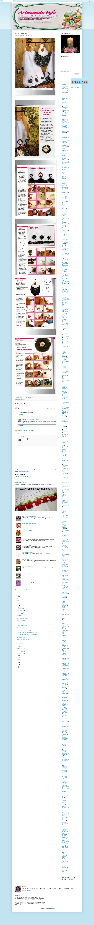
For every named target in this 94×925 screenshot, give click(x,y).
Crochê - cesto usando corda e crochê (65, 358)
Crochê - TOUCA (65, 405)
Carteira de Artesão (64, 222)
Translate (71, 879)
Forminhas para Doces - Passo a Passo (65, 498)
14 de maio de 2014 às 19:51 (29, 430)
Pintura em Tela (65, 655)
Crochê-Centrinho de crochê (64, 424)
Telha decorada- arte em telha (65, 851)
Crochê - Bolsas (65, 333)
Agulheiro (64, 101)
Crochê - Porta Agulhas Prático (65, 383)
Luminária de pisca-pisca (64, 546)
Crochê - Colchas (64, 364)
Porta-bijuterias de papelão (22, 623)
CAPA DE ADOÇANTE (64, 208)
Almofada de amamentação (65, 105)
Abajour (63, 84)
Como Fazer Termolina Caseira (64, 270)
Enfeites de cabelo (64, 450)
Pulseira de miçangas (64, 730)
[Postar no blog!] (28, 397)
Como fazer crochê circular (65, 263)
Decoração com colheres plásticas (65, 435)
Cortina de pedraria (64, 317)
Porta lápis (64, 700)
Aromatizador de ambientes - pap (65, 128)
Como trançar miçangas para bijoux (65, 314)
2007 (17, 595)
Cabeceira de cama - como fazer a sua (64, 197)
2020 (17, 664)
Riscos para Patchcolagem (27, 552)
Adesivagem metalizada (64, 90)
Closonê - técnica (64, 235)
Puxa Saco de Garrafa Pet (22, 641)
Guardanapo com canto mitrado (64, 525)
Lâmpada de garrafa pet (64, 539)
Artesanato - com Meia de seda (65, 140)
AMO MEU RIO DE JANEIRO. (65, 113)
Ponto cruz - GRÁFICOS (64, 684)
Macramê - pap (65, 549)
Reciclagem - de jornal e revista (65, 764)
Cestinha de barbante (64, 228)
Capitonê (64, 217)
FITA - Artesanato (65, 474)
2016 (17, 657)
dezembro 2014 (20, 653)
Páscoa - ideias (65, 609)
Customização (65, 428)
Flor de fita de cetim (21, 637)
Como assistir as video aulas (65, 254)
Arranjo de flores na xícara (65, 132)
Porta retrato (64, 711)
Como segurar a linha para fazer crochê (65, 307)
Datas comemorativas (65, 431)
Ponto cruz (64, 682)
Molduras (64, 581)
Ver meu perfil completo (26, 890)
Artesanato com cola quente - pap (65, 142)
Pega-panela (64, 626)
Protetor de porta (65, 726)
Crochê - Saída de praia (65, 398)
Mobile (63, 578)
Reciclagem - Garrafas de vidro (65, 773)
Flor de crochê (65, 477)
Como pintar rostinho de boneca (64, 303)
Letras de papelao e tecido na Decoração (65, 541)
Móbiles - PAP (65, 579)
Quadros (64, 735)
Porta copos (64, 697)
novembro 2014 (20, 651)
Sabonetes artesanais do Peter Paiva (64, 830)
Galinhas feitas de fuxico (22, 629)
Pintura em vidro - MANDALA (65, 669)
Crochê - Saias (65, 394)
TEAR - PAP (64, 843)
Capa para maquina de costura (64, 214)
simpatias (64, 838)
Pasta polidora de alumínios (65, 612)
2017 (17, 659)
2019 (17, 662)
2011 (17, 601)
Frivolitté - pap (65, 507)
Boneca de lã (64, 174)
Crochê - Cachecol (64, 350)
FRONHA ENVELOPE (64, 511)
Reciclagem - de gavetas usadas (65, 760)
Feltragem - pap (65, 468)
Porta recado (64, 709)
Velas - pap (64, 871)
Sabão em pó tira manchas (65, 820)
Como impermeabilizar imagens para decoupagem (32, 573)
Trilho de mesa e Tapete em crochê (29, 523)
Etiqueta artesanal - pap (65, 457)
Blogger (52, 908)
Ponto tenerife (65, 686)
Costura (63, 319)
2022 (17, 667)
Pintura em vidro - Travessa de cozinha (65, 674)
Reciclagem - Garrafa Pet (64, 771)
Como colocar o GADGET (65, 257)
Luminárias (64, 547)
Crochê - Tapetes (65, 402)
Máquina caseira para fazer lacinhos (65, 555)
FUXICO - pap (22, 399)
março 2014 (19, 612)
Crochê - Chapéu (65, 361)
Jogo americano (65, 535)
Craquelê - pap (65, 320)
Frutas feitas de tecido (21, 622)
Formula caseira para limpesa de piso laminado (65, 501)
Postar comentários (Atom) (23, 471)
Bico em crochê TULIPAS (21, 482)
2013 (17, 605)
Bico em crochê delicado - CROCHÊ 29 (30, 516)
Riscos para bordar (64, 810)
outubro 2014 (20, 650)
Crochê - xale (64, 410)
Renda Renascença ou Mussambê (65, 794)
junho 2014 (19, 643)
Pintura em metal (65, 648)
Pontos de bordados (64, 688)
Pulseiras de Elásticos (64, 732)
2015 (17, 655)
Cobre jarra (64, 239)
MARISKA (20, 430)
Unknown (20, 406)
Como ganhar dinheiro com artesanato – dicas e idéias (65, 277)
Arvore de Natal (65, 150)
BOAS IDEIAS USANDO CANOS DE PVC (65, 166)
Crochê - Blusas (65, 328)
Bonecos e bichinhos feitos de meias (65, 184)
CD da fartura (64, 223)
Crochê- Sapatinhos (64, 421)
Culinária (64, 426)
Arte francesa (24, 537)
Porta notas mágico (64, 703)
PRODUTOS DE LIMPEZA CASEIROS (65, 724)
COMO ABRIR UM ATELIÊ (65, 251)
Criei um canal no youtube (65, 324)
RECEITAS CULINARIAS (64, 745)
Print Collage (64, 721)
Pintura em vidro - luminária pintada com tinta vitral (65, 665)
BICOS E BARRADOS (64, 159)
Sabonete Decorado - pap (65, 823)
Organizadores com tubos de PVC (65, 600)
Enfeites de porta (65, 451)
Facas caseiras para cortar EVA (23, 639)
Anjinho (63, 115)
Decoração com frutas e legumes (65, 438)
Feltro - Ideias (64, 470)
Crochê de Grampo (64, 416)
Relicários (64, 791)
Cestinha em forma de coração (23, 635)
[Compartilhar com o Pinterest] (32, 397)
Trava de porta (65, 861)
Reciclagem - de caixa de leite (65, 754)
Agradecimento (65, 92)
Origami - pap (64, 602)
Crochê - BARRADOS (64, 326)
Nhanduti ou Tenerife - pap (65, 593)
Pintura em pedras (64, 651)
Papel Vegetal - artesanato (65, 605)
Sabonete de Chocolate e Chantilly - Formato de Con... (28, 634)
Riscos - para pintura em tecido (65, 807)
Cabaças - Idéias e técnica (65, 194)
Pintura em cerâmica (64, 638)
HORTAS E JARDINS (64, 528)
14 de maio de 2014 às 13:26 (28, 406)
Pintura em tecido (64, 654)
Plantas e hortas (65, 679)
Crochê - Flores (65, 338)
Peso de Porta (65, 630)
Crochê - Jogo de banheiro (65, 372)
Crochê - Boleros (65, 331)
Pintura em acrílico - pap (64, 633)
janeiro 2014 (19, 608)
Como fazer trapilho (64, 274)
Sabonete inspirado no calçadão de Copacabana (27, 632)
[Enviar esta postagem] (24, 397)
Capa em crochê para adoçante (65, 210)
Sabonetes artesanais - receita (64, 827)
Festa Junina (64, 473)
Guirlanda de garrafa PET (27, 530)
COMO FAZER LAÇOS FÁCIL (65, 266)
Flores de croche (65, 482)
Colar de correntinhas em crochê (65, 242)
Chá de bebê (64, 230)
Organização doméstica (64, 597)
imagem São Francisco (64, 533)
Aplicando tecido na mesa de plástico (65, 125)
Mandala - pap (65, 551)
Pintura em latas (65, 643)
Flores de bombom (64, 480)
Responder (20, 414)
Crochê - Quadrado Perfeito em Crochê (64, 392)
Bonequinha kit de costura (22, 620)
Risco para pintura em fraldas (64, 803)
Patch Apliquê (65, 614)
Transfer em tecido (64, 859)
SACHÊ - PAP (65, 833)
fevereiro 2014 (20, 610)
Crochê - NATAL (65, 377)
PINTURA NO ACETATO (64, 678)
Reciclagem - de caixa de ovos (65, 757)
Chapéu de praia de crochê (27, 566)
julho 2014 (19, 645)
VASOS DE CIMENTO (64, 870)
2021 (17, 666)
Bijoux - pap (64, 161)
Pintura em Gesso (64, 641)
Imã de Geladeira (65, 530)
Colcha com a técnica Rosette (65, 245)
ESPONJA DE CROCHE (65, 455)
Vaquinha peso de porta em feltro (23, 617)
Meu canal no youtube (64, 574)
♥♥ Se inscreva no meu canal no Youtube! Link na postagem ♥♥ (65, 81)
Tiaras (63, 853)
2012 (17, 603)
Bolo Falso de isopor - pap (65, 170)
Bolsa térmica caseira (64, 173)
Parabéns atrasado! (21, 627)
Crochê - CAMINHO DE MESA (65, 352)
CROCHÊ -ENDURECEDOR (65, 412)
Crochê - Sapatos (64, 400)
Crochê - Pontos (65, 380)
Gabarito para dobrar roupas (65, 518)
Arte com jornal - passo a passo (65, 134)
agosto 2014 (19, 646)
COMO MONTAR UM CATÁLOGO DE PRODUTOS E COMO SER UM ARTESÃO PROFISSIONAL (65, 292)
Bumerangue (64, 192)
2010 (17, 600)
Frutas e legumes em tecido (22, 618)
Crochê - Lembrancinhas (65, 375)
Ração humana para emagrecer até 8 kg (65, 738)
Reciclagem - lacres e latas (64, 777)
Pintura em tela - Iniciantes (65, 659)
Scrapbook (64, 837)
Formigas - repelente (64, 495)
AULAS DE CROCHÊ (64, 153)
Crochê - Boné (65, 346)
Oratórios (64, 595)
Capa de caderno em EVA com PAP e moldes (31, 580)
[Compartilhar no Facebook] (31, 397)
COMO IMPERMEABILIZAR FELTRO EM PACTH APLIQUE (65, 282)
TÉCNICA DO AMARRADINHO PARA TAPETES (65, 846)
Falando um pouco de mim (65, 463)
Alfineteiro (64, 102)
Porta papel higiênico (64, 708)
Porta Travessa (65, 712)
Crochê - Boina (65, 343)
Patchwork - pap (65, 618)
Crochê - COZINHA (64, 367)
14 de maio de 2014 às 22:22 (34, 419)
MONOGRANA (65, 582)
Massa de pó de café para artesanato (65, 565)
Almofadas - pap (65, 110)
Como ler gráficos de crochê (64, 287)
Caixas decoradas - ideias (64, 204)
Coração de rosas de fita (22, 625)
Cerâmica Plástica (64, 226)
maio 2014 (19, 615)
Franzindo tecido (65, 505)
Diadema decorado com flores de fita (24, 630)
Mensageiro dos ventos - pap (65, 571)
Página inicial (36, 469)
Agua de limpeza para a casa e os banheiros (65, 96)
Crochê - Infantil (65, 369)
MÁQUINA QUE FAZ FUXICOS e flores (65, 559)
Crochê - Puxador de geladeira (64, 387)
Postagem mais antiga (51, 469)
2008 (17, 596)
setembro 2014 (20, 648)
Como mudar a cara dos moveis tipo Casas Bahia (65, 298)
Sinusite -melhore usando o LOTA (65, 841)
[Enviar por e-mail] (26, 397)
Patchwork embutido (64, 622)
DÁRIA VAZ (24, 419)
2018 (17, 660)
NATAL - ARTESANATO (65, 589)
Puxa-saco (64, 734)
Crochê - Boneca (65, 336)
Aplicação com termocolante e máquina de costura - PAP (65, 121)
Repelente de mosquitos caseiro (64, 800)
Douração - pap (65, 446)
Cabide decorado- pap (65, 201)
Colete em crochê (25, 559)
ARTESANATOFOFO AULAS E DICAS (23, 476)
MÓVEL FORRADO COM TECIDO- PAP (65, 586)
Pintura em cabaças (64, 636)
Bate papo (64, 156)
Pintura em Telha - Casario (65, 662)
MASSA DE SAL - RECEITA (65, 568)
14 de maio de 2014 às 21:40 (34, 439)
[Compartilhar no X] (29, 397)
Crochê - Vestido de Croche (65, 408)
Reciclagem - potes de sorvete (65, 786)
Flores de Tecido (65, 489)
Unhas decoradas (64, 867)
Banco (63, 155)
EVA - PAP (64, 460)
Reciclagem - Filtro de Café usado (64, 767)
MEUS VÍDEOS (65, 575)
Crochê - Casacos (64, 356)
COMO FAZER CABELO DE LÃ (65, 259)
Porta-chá (64, 715)
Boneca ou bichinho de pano (64, 177)
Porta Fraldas (64, 699)
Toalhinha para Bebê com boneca (65, 856)
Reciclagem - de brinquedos (65, 751)
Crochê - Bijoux (65, 341)
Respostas (22, 416)
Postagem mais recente (19, 469)
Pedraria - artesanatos (64, 624)
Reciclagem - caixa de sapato (65, 748)
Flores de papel (65, 486)
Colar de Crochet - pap (26, 545)
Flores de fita (64, 485)
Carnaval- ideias (65, 218)
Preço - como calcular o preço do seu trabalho (65, 717)
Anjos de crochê (65, 116)
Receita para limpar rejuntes (65, 741)
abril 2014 (19, 613)
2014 (17, 607)
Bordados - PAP (65, 189)
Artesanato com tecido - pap (65, 146)
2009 (17, 598)
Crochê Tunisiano (64, 418)
